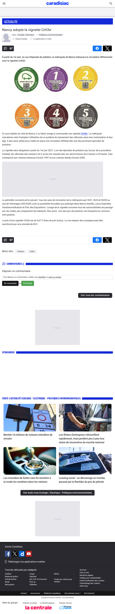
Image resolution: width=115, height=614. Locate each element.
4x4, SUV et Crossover (38, 579)
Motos (56, 574)
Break (7, 582)
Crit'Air (84, 133)
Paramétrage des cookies (90, 583)
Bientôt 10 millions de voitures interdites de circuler (28, 436)
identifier (42, 277)
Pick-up (32, 582)
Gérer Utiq (84, 586)
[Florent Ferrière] (6, 41)
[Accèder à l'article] (30, 417)
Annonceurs (35, 593)
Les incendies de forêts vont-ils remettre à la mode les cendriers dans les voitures (27, 479)
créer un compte (54, 277)
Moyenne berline (11, 576)
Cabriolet (32, 576)
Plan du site (84, 572)
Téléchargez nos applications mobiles (26, 561)
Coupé (31, 574)
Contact (24, 593)
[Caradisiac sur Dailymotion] (22, 554)
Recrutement (89, 593)
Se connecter (10, 283)
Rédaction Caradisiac (52, 593)
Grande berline (10, 579)
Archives (83, 570)
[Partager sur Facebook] (98, 47)
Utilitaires (33, 584)
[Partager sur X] (108, 47)
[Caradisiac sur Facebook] (8, 554)
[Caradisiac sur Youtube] (29, 554)
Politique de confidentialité (90, 578)
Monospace (9, 584)
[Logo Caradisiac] (57, 6)
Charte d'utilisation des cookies (92, 581)
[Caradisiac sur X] (15, 554)
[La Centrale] (38, 610)
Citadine (8, 574)
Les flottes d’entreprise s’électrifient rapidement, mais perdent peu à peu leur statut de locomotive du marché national (81, 438)
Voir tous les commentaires (95, 295)
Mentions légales (86, 575)
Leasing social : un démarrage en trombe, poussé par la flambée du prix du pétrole (82, 479)
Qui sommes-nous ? (72, 593)
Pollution (20, 251)
